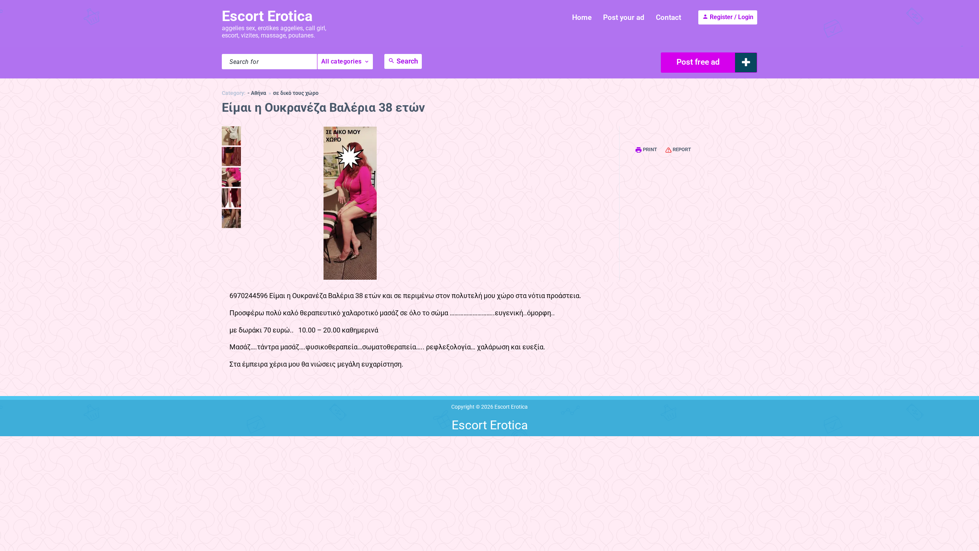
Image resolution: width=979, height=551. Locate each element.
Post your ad (623, 17)
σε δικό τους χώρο (296, 93)
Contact (668, 17)
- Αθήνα (256, 93)
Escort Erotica (267, 16)
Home (582, 17)
